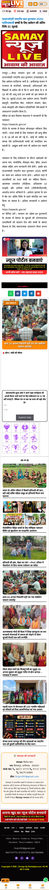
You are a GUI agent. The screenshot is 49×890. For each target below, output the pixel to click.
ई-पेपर (33, 832)
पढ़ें (6, 888)
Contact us (25, 838)
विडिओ (27, 832)
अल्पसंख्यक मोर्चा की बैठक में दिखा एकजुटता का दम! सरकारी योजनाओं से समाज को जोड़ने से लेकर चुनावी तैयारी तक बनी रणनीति (24, 634)
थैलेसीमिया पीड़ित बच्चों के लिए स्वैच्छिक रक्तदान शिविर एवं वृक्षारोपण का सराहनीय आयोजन (23, 529)
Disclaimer (13, 842)
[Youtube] (27, 858)
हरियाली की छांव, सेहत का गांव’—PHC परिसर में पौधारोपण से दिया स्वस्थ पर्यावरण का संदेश (23, 564)
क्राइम (36, 828)
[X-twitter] (22, 858)
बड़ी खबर (7, 828)
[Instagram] (33, 858)
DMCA (37, 842)
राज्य (13, 828)
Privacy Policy (37, 838)
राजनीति (42, 828)
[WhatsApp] (30, 4)
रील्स (30, 888)
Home (8, 838)
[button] (11, 293)
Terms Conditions (26, 842)
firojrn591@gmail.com (27, 776)
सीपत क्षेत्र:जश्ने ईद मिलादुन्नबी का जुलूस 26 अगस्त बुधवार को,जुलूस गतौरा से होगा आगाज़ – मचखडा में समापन (22, 672)
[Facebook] (16, 858)
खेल (22, 832)
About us (16, 838)
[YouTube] (35, 4)
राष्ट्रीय (21, 828)
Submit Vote (25, 417)
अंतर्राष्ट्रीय (29, 828)
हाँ (5, 405)
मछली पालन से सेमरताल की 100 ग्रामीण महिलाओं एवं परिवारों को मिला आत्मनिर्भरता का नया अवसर (24, 708)
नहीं (6, 410)
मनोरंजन (16, 832)
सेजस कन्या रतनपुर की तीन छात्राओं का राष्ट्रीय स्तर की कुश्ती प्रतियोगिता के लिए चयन (23, 743)
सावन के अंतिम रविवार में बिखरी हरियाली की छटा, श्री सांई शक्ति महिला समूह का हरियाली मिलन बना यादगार (23, 493)
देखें (18, 888)
